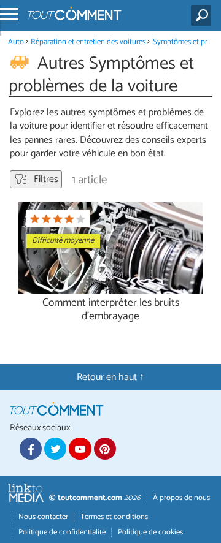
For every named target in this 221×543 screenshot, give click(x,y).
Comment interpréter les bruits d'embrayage (110, 309)
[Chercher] (203, 15)
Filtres (44, 179)
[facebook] (31, 449)
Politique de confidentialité (62, 532)
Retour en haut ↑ (110, 377)
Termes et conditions (114, 517)
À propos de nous (181, 498)
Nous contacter (43, 517)
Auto (16, 42)
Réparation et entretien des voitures (88, 42)
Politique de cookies (150, 532)
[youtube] (80, 449)
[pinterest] (105, 449)
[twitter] (55, 449)
